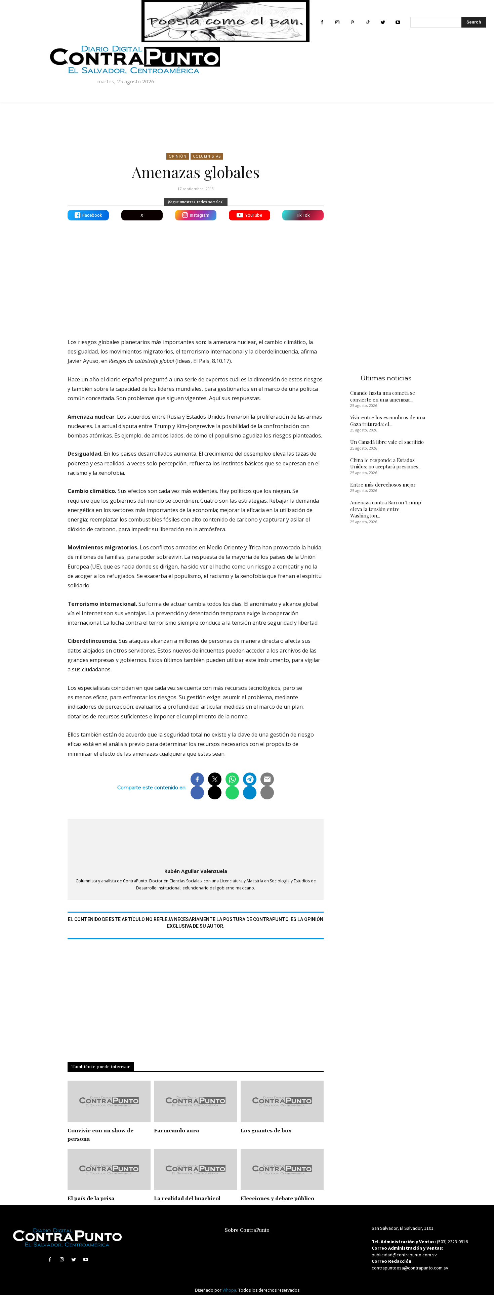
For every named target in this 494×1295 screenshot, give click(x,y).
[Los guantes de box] (282, 1101)
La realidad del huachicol (187, 1199)
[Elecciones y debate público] (282, 1169)
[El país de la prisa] (109, 1169)
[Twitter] (382, 22)
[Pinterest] (352, 22)
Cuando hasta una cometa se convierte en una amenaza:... (382, 396)
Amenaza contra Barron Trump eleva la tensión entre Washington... (385, 509)
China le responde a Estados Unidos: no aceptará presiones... (385, 463)
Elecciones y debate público (277, 1199)
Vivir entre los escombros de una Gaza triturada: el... (387, 420)
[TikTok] (367, 22)
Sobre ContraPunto (247, 1230)
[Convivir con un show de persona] (109, 1101)
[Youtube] (398, 22)
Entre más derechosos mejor (383, 484)
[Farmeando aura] (195, 1101)
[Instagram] (337, 22)
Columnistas (207, 156)
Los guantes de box (266, 1131)
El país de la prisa (91, 1199)
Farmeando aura (176, 1131)
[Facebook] (322, 22)
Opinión (178, 156)
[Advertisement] (196, 274)
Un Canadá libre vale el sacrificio (387, 441)
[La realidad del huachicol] (195, 1169)
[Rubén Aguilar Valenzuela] (195, 842)
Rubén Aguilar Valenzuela (195, 871)
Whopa (229, 1290)
